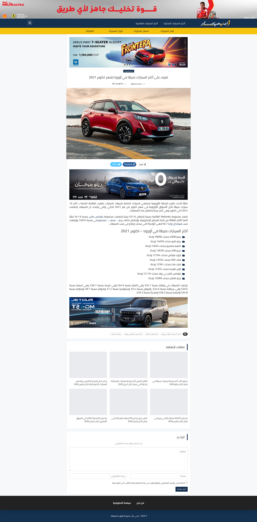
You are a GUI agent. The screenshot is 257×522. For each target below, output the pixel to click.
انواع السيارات (116, 31)
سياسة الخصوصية (122, 503)
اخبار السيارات (128, 71)
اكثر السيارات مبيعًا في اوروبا (133, 334)
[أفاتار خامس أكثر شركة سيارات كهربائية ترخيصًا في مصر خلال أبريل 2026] (128, 365)
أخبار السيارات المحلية (174, 23)
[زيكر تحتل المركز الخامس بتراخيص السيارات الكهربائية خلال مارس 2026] (88, 365)
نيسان (113, 220)
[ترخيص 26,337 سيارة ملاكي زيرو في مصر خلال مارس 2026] (169, 402)
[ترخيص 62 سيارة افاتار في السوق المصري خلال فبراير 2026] (88, 402)
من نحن (140, 503)
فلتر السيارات (167, 31)
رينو (121, 220)
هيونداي (177, 223)
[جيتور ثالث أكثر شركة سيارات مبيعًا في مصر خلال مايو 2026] (169, 365)
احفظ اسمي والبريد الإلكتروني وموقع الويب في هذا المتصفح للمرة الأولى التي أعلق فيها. (148, 483)
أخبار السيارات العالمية (147, 23)
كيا (169, 223)
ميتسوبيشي (99, 220)
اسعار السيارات (141, 31)
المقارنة (90, 31)
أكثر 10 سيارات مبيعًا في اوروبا (171, 334)
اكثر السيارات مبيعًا (152, 334)
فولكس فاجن (96, 216)
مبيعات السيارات (116, 334)
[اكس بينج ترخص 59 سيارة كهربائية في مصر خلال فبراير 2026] (128, 402)
